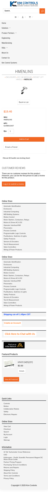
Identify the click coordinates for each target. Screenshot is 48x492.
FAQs (3, 48)
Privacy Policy (9, 478)
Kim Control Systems (9, 63)
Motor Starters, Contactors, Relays (16, 220)
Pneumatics (8, 228)
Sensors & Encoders (11, 241)
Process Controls (10, 231)
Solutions (5, 28)
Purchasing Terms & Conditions (15, 465)
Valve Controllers (10, 247)
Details (21, 371)
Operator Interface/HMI (12, 225)
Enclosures (11, 77)
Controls (7, 403)
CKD (5, 455)
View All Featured (11, 379)
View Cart (7, 426)
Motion (6, 406)
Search (6, 432)
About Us (5, 53)
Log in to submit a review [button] (13, 184)
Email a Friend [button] (11, 147)
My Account (8, 434)
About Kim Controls (11, 473)
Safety (6, 412)
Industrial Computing (11, 212)
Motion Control (9, 217)
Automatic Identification (12, 206)
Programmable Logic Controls (15, 233)
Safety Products (9, 239)
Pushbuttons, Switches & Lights (15, 236)
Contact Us (6, 58)
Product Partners (8, 33)
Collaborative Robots (11, 409)
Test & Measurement (11, 244)
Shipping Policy (9, 470)
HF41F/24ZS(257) (25, 362)
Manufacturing (7, 43)
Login (6, 437)
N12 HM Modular (24, 77)
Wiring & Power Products (13, 250)
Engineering (6, 38)
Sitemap (7, 440)
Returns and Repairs (11, 467)
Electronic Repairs (10, 414)
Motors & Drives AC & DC (13, 222)
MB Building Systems (11, 214)
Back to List (23, 102)
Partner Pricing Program (12, 462)
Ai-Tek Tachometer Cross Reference (17, 452)
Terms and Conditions (12, 476)
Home (4, 23)
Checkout (7, 429)
